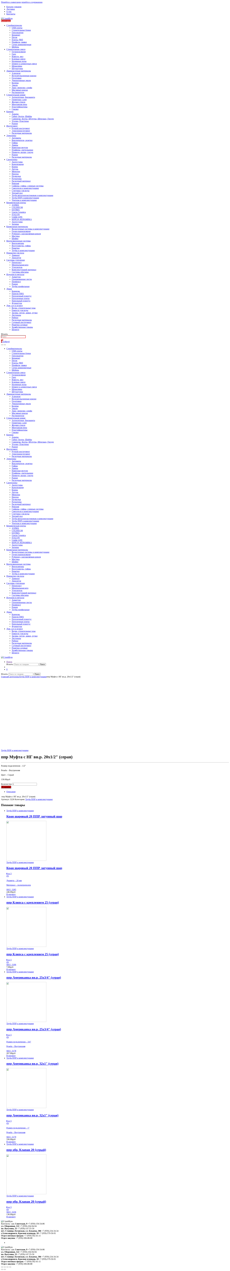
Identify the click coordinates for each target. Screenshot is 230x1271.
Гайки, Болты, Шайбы (22, 116)
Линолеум (16, 258)
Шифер (15, 238)
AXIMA (15, 205)
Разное (15, 123)
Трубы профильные (21, 286)
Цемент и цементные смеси (24, 64)
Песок (14, 37)
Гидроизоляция (19, 52)
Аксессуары (17, 162)
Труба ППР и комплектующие (25, 198)
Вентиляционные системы (18, 241)
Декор (9, 289)
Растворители (18, 92)
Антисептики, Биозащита (23, 97)
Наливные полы (19, 61)
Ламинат (16, 255)
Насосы (15, 174)
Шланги (15, 329)
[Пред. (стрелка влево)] (2, 1269)
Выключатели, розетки (22, 140)
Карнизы (16, 291)
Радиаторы (17, 179)
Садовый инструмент (21, 322)
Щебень (15, 47)
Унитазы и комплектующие (24, 200)
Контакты (10, 14)
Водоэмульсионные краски (24, 76)
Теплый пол (17, 193)
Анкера (15, 114)
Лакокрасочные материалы (18, 71)
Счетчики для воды (20, 190)
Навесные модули (20, 147)
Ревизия (15, 183)
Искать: (4, 334)
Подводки (16, 176)
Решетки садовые (20, 325)
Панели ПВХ (18, 293)
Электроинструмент (21, 131)
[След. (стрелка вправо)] (5, 1269)
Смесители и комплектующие (25, 188)
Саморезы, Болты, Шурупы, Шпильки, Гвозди (33, 119)
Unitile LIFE (17, 217)
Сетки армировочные (21, 44)
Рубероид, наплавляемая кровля (26, 234)
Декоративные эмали (21, 80)
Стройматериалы (14, 25)
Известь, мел (17, 56)
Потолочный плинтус (22, 296)
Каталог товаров (13, 7)
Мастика (16, 236)
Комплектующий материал (24, 270)
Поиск (9, 662)
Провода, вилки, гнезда (22, 152)
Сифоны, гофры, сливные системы (28, 186)
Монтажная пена (19, 104)
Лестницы (16, 315)
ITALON (16, 214)
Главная (4, 677)
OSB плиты (17, 28)
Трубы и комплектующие (23, 250)
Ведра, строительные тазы (24, 308)
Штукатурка (17, 68)
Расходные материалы (22, 133)
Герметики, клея (19, 99)
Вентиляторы (18, 243)
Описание (11, 792)
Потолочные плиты (21, 298)
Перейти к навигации (11, 2)
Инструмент (12, 126)
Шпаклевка (17, 66)
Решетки (16, 248)
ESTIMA (16, 210)
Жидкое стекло (18, 102)
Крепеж (9, 111)
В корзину (6, 787)
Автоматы (16, 138)
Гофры (15, 143)
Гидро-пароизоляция (21, 231)
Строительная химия (15, 95)
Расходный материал (21, 181)
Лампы (15, 145)
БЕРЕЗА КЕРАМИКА (22, 219)
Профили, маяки (19, 42)
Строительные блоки (21, 30)
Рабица (15, 317)
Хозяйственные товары (22, 327)
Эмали (15, 85)
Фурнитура (17, 303)
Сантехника (11, 159)
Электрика (11, 135)
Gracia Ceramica (19, 212)
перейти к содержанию (31, 2)
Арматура (16, 277)
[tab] (117, 792)
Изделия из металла (15, 274)
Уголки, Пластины (20, 121)
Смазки (15, 109)
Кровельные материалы (17, 226)
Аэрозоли (16, 73)
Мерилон (16, 171)
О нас (9, 11)
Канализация (18, 164)
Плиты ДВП (17, 40)
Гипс (14, 54)
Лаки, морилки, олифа (22, 87)
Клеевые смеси (18, 59)
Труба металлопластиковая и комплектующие (32, 195)
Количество (6, 784)
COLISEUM (17, 207)
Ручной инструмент (21, 128)
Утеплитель (17, 267)
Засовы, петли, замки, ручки (25, 313)
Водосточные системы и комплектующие (30, 229)
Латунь (15, 169)
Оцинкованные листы (22, 279)
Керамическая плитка (16, 202)
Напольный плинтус (21, 301)
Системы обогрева (20, 272)
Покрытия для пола (15, 253)
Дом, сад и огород (14, 305)
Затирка (15, 224)
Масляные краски (20, 90)
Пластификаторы (19, 107)
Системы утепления (15, 260)
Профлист (16, 281)
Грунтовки (16, 78)
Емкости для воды (20, 310)
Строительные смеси (15, 49)
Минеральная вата (20, 265)
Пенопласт (17, 262)
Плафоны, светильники (22, 150)
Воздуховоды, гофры (21, 246)
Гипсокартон (17, 32)
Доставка (10, 9)
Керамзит (16, 35)
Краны (15, 167)
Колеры (15, 83)
